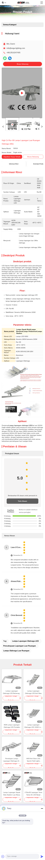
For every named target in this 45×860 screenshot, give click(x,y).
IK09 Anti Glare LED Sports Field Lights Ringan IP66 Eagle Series (33, 760)
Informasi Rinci (13, 164)
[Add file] (2, 856)
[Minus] (42, 808)
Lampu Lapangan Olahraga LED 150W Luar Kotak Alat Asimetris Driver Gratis (33, 726)
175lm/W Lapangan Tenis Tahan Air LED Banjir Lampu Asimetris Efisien (33, 794)
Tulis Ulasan (22, 501)
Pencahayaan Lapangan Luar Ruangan (19, 646)
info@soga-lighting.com (16, 48)
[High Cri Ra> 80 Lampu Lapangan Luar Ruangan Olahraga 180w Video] (22, 93)
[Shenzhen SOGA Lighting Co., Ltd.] (23, 2)
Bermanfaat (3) (17, 555)
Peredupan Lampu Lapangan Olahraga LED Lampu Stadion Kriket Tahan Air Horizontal (11, 760)
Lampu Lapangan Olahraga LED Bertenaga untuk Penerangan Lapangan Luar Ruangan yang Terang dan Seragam (11, 692)
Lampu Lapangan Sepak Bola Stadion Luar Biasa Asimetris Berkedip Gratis (11, 794)
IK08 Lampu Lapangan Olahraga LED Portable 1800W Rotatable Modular (12, 726)
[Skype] (10, 58)
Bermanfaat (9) (17, 623)
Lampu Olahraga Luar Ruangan (16, 651)
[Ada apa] (5, 58)
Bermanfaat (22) (18, 589)
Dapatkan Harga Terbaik (12, 156)
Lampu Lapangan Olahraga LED (25, 641)
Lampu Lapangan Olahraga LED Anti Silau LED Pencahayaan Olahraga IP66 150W (33, 692)
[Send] (42, 856)
